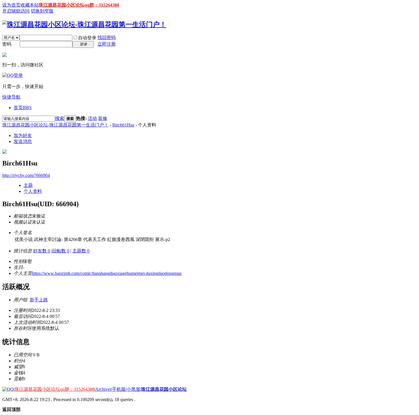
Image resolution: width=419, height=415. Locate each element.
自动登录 (87, 37)
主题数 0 (81, 250)
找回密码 (106, 37)
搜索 (59, 118)
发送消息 (23, 141)
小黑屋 (133, 389)
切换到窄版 (42, 11)
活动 (92, 118)
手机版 (119, 389)
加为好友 (23, 135)
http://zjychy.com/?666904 (26, 175)
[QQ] (8, 389)
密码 (6, 44)
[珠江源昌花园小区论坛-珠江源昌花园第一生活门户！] (84, 24)
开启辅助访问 (16, 11)
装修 (102, 118)
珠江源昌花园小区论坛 (164, 389)
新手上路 (39, 299)
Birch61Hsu (123, 124)
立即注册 (106, 44)
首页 (23, 107)
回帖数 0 (60, 250)
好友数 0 (41, 250)
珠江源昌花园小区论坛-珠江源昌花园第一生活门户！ (55, 124)
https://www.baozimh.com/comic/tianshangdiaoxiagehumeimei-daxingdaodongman (107, 273)
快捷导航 (11, 97)
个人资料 (33, 191)
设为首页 (11, 5)
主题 (28, 185)
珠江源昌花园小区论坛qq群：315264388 (79, 5)
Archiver (103, 389)
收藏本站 (30, 5)
